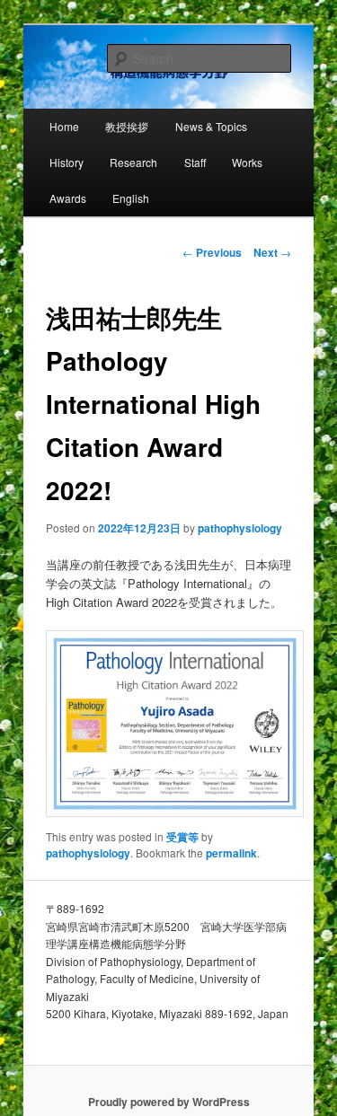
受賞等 (182, 837)
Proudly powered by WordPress (169, 1102)
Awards (67, 198)
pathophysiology (240, 528)
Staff (195, 162)
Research (133, 162)
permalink (231, 853)
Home (64, 126)
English (130, 198)
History (66, 162)
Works (247, 162)
